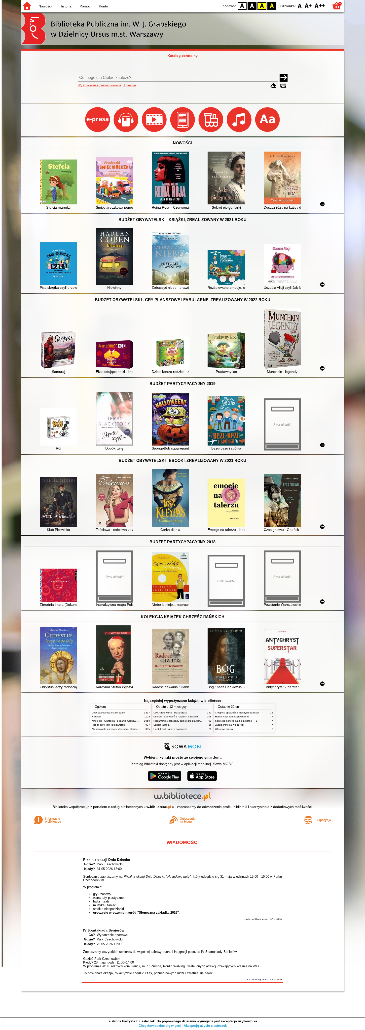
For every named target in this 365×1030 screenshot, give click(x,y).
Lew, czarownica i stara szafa (108, 712)
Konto (103, 6)
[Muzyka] (239, 132)
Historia (66, 6)
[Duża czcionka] (267, 132)
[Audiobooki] (126, 132)
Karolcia (96, 716)
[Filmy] (155, 132)
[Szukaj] (284, 78)
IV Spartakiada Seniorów (103, 930)
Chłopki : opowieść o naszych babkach (175, 716)
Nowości (45, 6)
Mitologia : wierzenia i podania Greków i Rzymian (119, 720)
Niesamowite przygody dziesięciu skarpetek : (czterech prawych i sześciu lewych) (138, 729)
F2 (319, 5)
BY (272, 5)
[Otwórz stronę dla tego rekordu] (59, 182)
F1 (308, 5)
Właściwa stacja (224, 729)
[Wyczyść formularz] (273, 86)
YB (262, 5)
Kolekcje (129, 85)
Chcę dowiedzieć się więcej (160, 1026)
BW (252, 5)
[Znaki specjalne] (283, 86)
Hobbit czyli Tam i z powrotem (108, 724)
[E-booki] (183, 132)
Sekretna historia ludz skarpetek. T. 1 (236, 720)
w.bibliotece (158, 807)
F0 (299, 5)
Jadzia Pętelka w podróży (229, 724)
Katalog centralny (183, 56)
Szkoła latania (161, 724)
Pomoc (85, 6)
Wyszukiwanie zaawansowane (99, 85)
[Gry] (211, 132)
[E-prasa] (98, 132)
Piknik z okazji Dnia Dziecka (106, 860)
